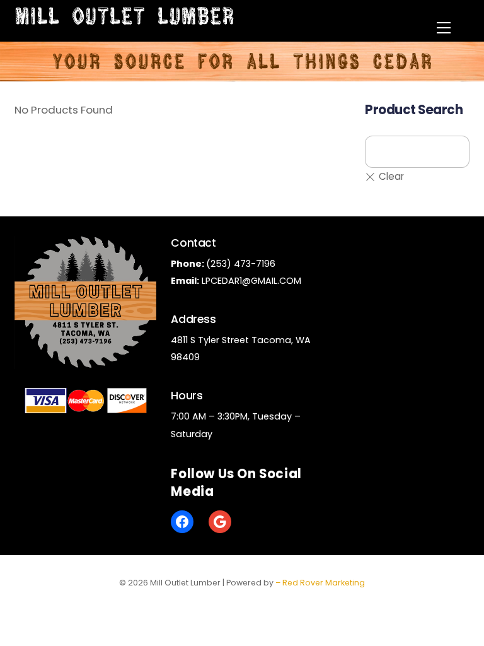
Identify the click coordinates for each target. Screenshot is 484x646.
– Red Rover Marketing (320, 582)
